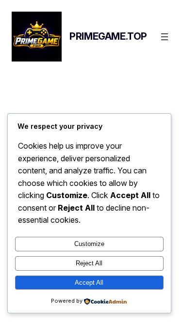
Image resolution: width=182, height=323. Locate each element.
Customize (89, 243)
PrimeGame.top (108, 36)
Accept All (89, 282)
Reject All (89, 263)
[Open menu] (164, 37)
